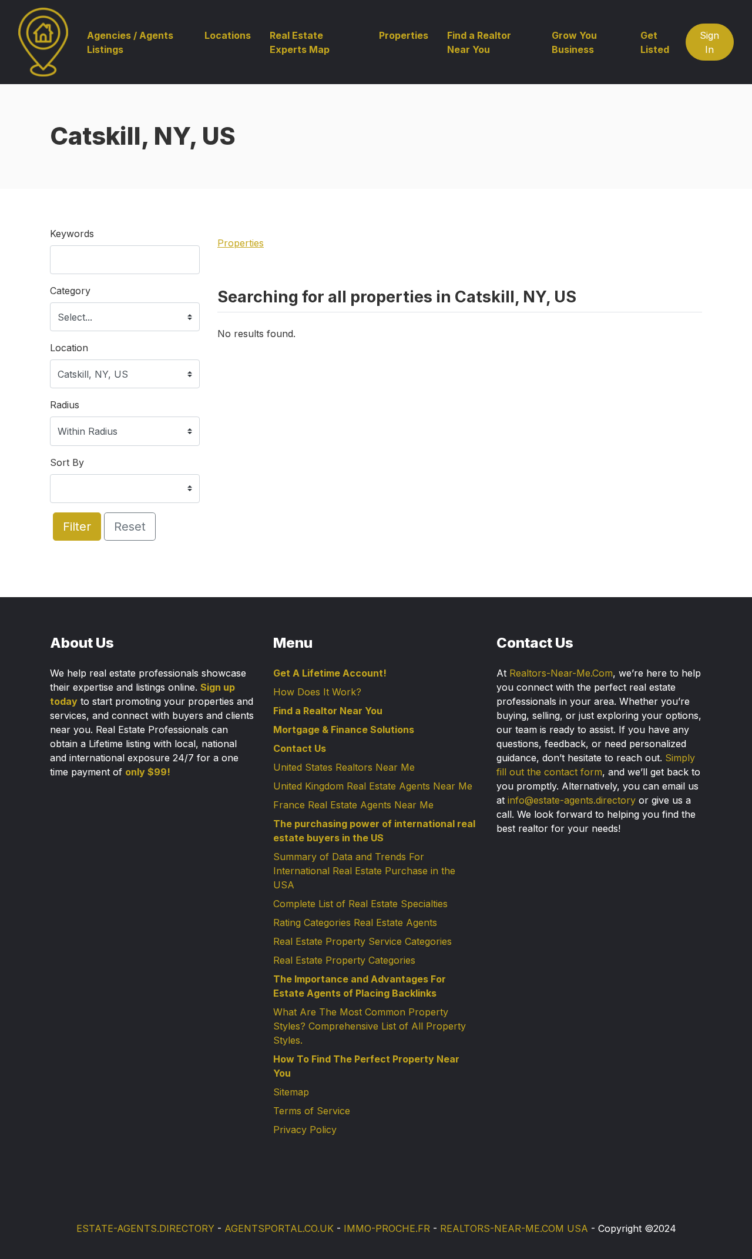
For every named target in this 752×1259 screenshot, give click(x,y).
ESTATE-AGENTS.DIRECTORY (145, 1228)
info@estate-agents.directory (572, 800)
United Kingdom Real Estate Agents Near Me (372, 786)
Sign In (709, 42)
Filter (77, 526)
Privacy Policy (305, 1129)
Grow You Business (574, 42)
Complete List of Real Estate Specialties (360, 904)
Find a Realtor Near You (479, 42)
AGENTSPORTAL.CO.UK (279, 1228)
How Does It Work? (317, 692)
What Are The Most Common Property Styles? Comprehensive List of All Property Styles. (369, 1026)
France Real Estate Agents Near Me (353, 805)
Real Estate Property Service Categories (362, 941)
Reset (130, 526)
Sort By (67, 462)
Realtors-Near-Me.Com (561, 673)
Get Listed (654, 42)
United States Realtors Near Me (344, 767)
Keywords (72, 233)
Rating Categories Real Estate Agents (355, 922)
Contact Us (299, 748)
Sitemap (291, 1092)
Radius (64, 405)
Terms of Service (311, 1111)
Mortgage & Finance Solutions (343, 729)
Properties (403, 35)
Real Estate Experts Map (300, 42)
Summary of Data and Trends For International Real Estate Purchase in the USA (364, 871)
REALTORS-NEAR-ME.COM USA (514, 1228)
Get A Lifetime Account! (330, 673)
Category (70, 291)
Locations (227, 35)
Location (69, 348)
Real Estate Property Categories (344, 960)
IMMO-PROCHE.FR (387, 1228)
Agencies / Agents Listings (130, 42)
